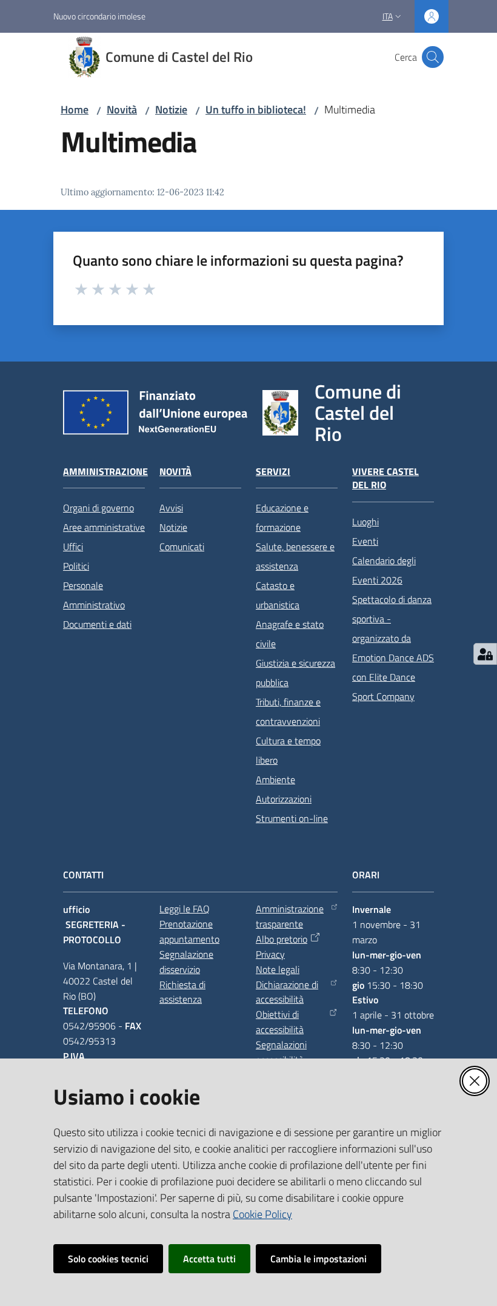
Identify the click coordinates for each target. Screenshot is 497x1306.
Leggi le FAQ (184, 908)
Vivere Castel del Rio (385, 479)
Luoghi (365, 521)
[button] (433, 57)
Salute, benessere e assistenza (295, 556)
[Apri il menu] (17, 57)
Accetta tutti (209, 1258)
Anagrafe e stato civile (290, 634)
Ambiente (275, 779)
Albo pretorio (281, 939)
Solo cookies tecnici (108, 1258)
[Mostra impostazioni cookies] (485, 654)
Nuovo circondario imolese (99, 16)
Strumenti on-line (292, 818)
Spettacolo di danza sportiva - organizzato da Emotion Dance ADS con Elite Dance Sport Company (393, 648)
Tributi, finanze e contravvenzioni (288, 712)
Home (74, 109)
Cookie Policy (262, 1214)
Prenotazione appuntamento (189, 931)
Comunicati (181, 546)
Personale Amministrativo (94, 595)
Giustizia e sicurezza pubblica (295, 673)
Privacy (270, 954)
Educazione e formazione (282, 517)
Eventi (365, 541)
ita (387, 16)
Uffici (73, 546)
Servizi (273, 472)
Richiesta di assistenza (182, 992)
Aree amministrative (104, 527)
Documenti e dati (97, 624)
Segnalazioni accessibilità (281, 1052)
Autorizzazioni (284, 799)
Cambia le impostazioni (318, 1258)
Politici (76, 566)
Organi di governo (98, 507)
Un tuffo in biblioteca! (255, 109)
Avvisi (171, 507)
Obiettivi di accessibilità (280, 1022)
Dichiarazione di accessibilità (287, 992)
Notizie (171, 109)
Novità (122, 109)
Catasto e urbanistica (277, 595)
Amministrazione (105, 472)
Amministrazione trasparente (290, 916)
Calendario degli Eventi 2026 (384, 570)
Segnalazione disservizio (186, 962)
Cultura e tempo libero (288, 750)
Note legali (277, 969)
